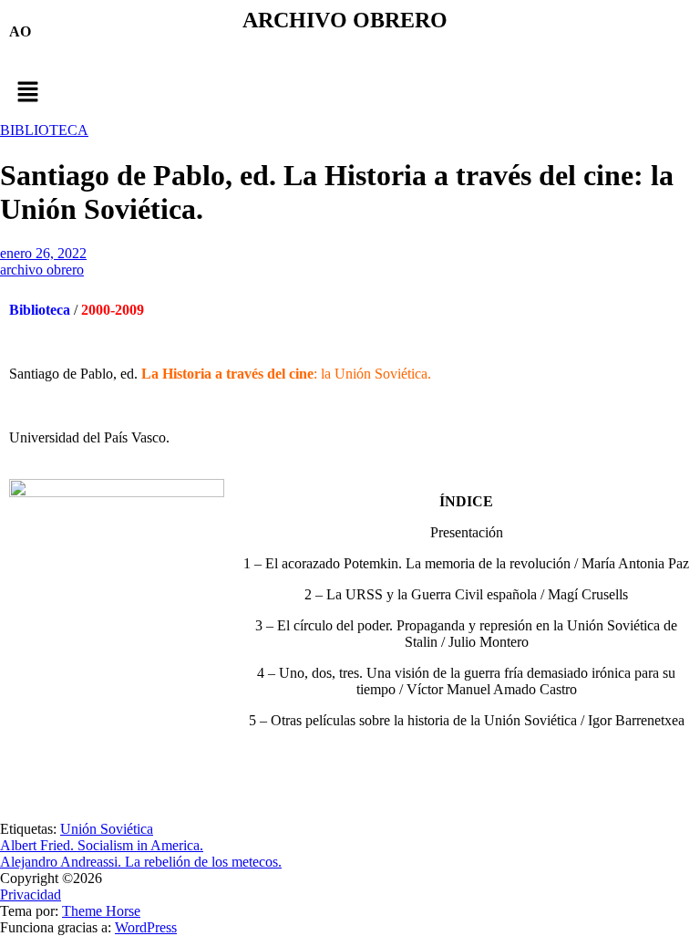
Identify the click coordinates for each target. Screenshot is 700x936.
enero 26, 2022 (43, 253)
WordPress (146, 927)
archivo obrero (42, 269)
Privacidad (30, 894)
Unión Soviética (106, 829)
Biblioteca (39, 309)
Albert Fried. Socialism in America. (101, 845)
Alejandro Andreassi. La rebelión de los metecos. (141, 861)
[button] (350, 93)
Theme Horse (101, 911)
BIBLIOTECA (44, 130)
